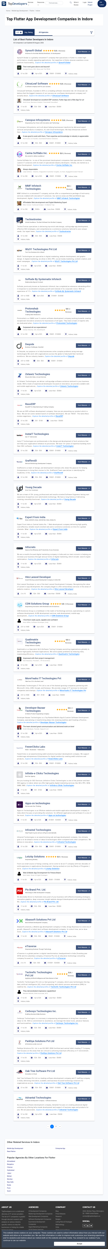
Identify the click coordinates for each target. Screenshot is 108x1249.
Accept (79, 1244)
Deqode (71, 356)
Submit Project (90, 3)
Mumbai (9, 1179)
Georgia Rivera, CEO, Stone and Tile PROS (36, 69)
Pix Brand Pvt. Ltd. (51, 902)
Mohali (9, 1176)
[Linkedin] (87, 1225)
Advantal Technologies (68, 1110)
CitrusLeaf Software (60, 95)
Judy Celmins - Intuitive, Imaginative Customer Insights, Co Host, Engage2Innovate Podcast (53, 172)
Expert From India (60, 529)
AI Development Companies (38, 1211)
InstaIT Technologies (65, 446)
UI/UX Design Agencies (36, 1230)
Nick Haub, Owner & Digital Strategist (35, 875)
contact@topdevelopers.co (91, 1216)
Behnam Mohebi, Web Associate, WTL (35, 993)
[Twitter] (91, 1225)
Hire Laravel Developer (64, 589)
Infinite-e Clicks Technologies (62, 785)
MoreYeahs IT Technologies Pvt (73, 690)
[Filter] (91, 32)
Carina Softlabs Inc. (64, 165)
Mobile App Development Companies (40, 1214)
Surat (9, 1191)
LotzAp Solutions (52, 868)
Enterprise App (60, 1148)
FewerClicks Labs (55, 759)
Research (59, 1216)
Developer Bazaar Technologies (53, 722)
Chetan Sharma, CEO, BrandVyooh (34, 330)
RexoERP (59, 416)
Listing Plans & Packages (64, 1222)
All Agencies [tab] (43, 32)
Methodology (60, 1225)
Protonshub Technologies (66, 323)
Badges (58, 1219)
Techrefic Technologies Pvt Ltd (63, 987)
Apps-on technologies (57, 815)
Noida (9, 1185)
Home (8, 11)
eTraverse (61, 958)
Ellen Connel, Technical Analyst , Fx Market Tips (39, 205)
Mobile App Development (20, 11)
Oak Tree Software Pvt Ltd (68, 1083)
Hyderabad (10, 1170)
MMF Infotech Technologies (68, 198)
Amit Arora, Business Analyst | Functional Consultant (40, 102)
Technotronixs (65, 231)
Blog (57, 1211)
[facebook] (84, 1225)
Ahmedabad (11, 1161)
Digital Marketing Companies (38, 1227)
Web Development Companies (38, 1216)
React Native (11, 1151)
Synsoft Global (64, 62)
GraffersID (58, 472)
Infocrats (54, 559)
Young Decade (70, 499)
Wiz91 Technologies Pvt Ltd (66, 261)
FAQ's (57, 1227)
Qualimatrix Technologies (68, 654)
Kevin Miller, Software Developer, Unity (35, 622)
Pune (8, 1188)
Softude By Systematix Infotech (68, 291)
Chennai (9, 1167)
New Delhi (10, 1182)
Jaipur (9, 1173)
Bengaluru (10, 1164)
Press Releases (60, 1214)
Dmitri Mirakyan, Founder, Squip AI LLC (36, 729)
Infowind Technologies (66, 842)
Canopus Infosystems (54, 132)
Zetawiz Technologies (69, 386)
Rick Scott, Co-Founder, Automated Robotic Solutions (40, 139)
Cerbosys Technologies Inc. (67, 1023)
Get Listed (102, 3)
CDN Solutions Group (60, 616)
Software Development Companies (40, 1219)
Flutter (32, 11)
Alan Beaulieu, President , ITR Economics (36, 661)
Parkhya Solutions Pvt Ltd (50, 1053)
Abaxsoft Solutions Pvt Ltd (56, 931)
